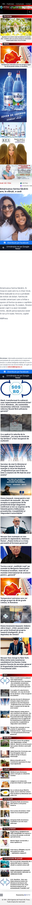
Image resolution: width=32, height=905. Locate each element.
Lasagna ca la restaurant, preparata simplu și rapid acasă (20, 782)
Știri (5, 183)
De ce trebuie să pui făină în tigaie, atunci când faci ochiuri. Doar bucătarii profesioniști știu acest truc (20, 792)
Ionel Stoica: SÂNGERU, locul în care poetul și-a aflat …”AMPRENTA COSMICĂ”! (20, 851)
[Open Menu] (1, 12)
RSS (3, 4)
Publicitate (10, 4)
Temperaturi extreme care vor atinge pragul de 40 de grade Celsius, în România (16, 65)
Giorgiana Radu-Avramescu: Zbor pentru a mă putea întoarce (19, 803)
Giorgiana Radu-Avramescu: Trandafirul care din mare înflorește (19, 821)
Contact (28, 4)
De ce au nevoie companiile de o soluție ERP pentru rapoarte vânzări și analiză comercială (20, 863)
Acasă (1, 183)
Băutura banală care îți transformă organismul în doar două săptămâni (20, 762)
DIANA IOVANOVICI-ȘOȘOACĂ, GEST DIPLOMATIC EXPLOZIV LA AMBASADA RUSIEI (20, 872)
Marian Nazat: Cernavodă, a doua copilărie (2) (19, 841)
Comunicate (20, 4)
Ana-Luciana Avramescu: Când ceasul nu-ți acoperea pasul (20, 811)
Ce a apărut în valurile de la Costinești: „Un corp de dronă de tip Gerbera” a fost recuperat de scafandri (15, 437)
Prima (9, 183)
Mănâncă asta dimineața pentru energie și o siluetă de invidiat (20, 773)
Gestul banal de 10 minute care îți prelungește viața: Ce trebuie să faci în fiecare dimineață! (20, 753)
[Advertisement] (16, 268)
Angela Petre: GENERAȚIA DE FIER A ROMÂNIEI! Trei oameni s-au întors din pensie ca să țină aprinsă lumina (20, 834)
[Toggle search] (29, 12)
